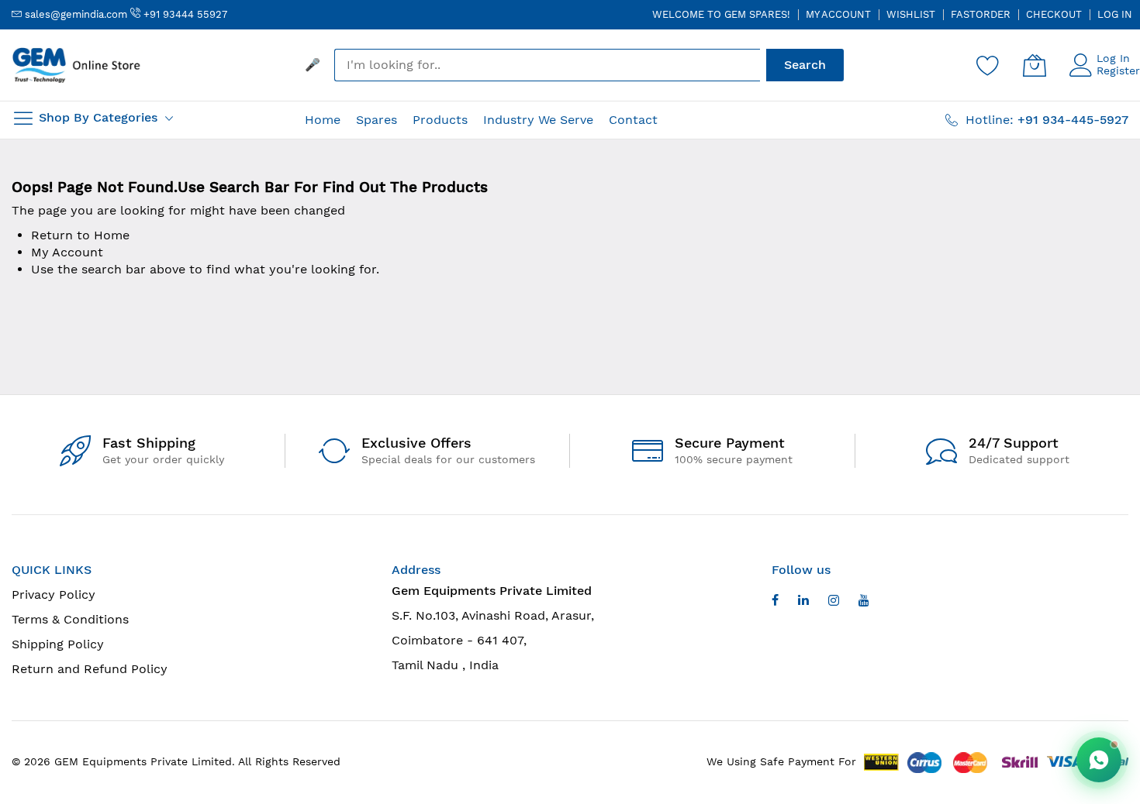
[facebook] (775, 602)
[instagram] (833, 602)
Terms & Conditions (70, 619)
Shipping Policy (58, 644)
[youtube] (803, 602)
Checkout (1054, 14)
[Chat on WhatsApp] (1098, 759)
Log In (1114, 14)
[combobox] (547, 65)
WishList (910, 14)
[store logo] (77, 65)
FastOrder (980, 14)
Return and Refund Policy (90, 668)
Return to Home (80, 235)
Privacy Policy (53, 594)
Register (1118, 70)
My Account (838, 14)
